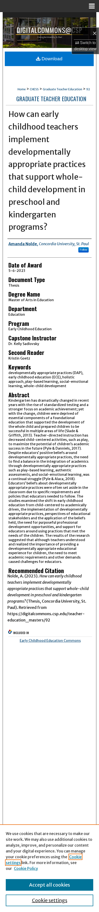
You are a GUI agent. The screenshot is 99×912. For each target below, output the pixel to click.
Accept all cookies (49, 885)
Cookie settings (49, 900)
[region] (49, 868)
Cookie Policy (26, 868)
